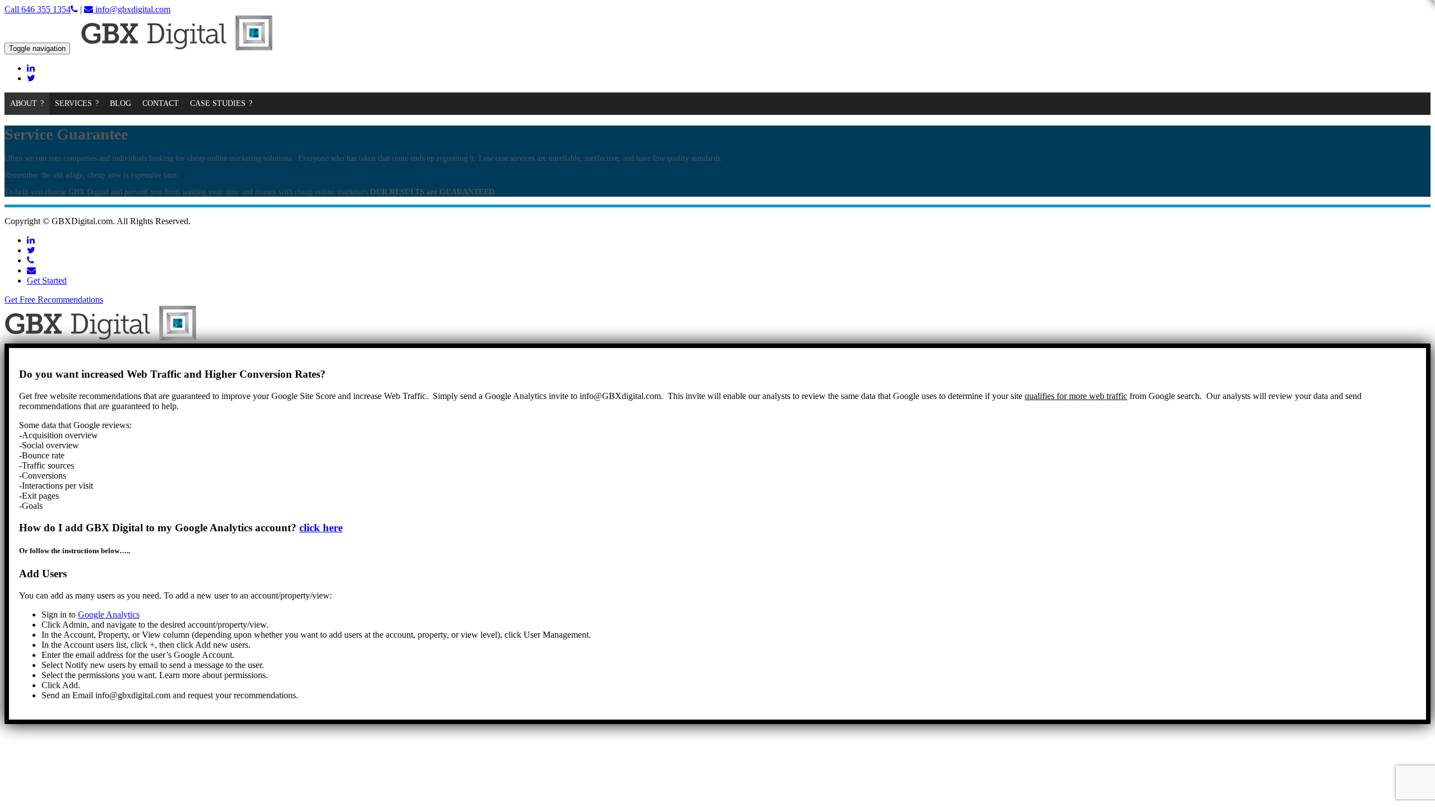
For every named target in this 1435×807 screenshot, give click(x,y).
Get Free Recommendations (53, 299)
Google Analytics (109, 614)
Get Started (47, 280)
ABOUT (23, 103)
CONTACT (160, 103)
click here (320, 528)
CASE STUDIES (218, 103)
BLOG (120, 103)
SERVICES (73, 103)
